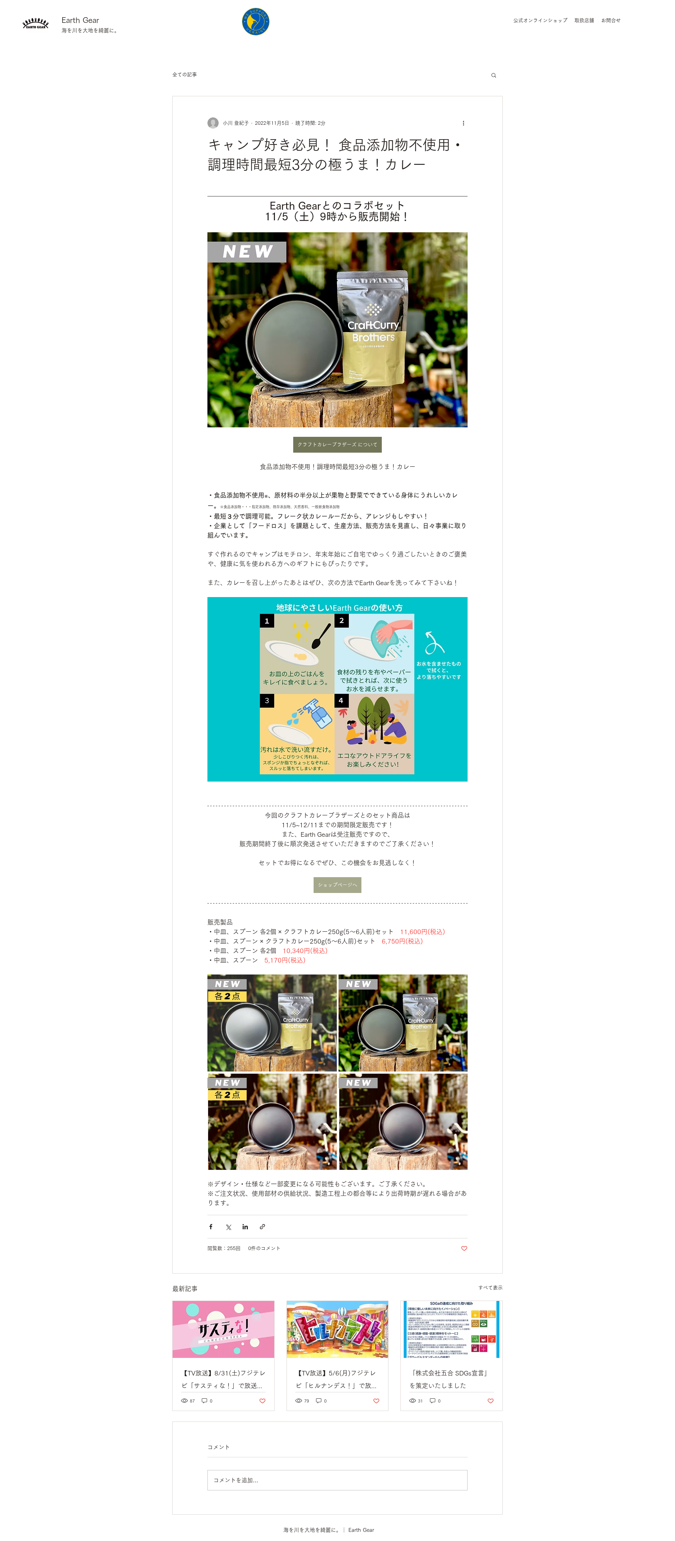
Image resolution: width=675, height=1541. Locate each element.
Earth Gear (80, 20)
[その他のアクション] (463, 123)
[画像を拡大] (272, 1023)
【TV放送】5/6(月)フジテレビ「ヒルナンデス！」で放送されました (336, 1381)
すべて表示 (490, 1287)
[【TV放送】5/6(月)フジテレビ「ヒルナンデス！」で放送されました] (337, 1329)
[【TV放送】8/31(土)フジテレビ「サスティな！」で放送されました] (223, 1329)
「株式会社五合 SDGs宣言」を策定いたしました (449, 1379)
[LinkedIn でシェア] (245, 1226)
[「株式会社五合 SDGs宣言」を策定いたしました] (451, 1329)
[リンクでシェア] (262, 1226)
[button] (493, 75)
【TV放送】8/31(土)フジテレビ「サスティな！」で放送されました (223, 1381)
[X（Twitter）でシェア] (228, 1226)
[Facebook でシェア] (210, 1226)
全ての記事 (184, 74)
